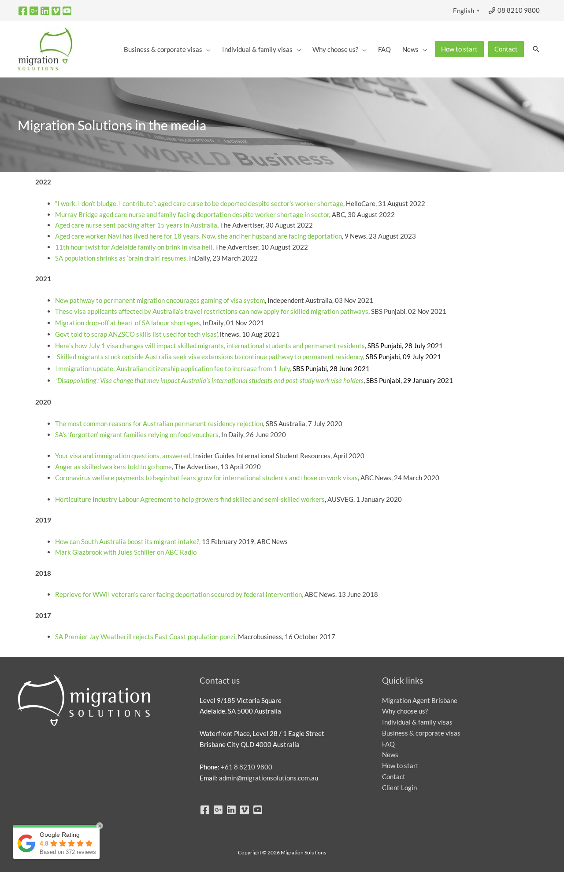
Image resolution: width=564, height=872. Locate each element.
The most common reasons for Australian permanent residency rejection (159, 423)
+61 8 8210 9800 (246, 767)
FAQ (388, 744)
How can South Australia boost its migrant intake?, (127, 541)
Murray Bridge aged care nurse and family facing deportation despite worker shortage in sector (192, 214)
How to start (400, 765)
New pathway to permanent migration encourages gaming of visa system (160, 300)
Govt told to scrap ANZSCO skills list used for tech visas (136, 334)
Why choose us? (405, 711)
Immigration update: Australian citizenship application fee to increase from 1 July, (173, 368)
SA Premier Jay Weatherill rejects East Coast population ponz (144, 636)
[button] (536, 49)
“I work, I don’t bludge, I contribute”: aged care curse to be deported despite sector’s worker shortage (199, 203)
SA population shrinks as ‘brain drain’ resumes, (121, 258)
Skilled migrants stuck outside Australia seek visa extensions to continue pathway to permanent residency (210, 357)
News (390, 754)
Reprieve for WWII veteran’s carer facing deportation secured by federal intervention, (179, 594)
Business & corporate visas (421, 733)
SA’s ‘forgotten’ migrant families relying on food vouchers (137, 434)
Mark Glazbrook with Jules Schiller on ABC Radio (126, 552)
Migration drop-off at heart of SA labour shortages (127, 323)
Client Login (399, 787)
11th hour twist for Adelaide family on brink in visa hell (133, 247)
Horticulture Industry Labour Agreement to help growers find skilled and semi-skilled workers (190, 499)
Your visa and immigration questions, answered (122, 456)
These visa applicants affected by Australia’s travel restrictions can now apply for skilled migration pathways (211, 311)
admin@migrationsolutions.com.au (268, 778)
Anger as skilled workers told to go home (113, 467)
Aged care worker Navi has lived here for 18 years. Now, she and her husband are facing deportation (198, 236)
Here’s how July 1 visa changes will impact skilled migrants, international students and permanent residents (210, 346)
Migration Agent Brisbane (419, 700)
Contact (393, 776)
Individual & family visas (417, 722)
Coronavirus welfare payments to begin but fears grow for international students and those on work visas (206, 478)
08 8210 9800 (518, 10)
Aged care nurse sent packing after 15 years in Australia (136, 225)
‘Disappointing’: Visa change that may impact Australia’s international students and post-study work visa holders (210, 380)
